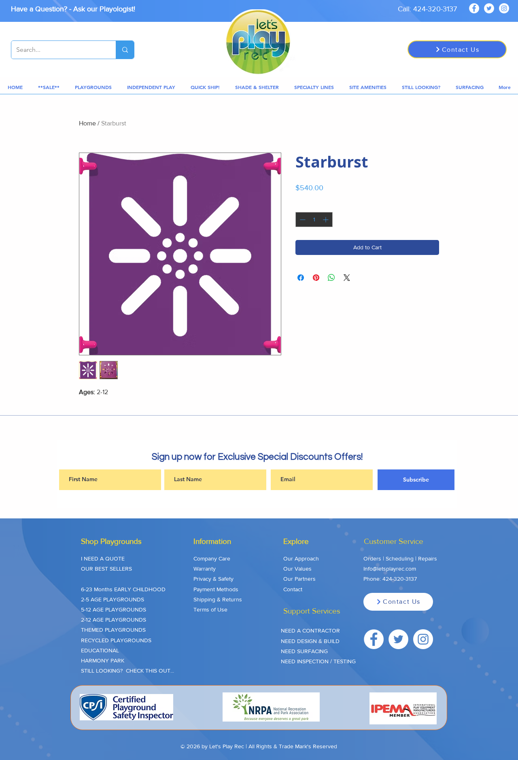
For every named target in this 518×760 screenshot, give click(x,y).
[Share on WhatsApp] (331, 277)
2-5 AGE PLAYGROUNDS (112, 599)
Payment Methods (215, 589)
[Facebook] (474, 8)
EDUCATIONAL (100, 650)
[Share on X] (347, 277)
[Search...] (125, 50)
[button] (48, 87)
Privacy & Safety (213, 578)
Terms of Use (210, 609)
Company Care (211, 558)
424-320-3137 (399, 578)
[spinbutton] (314, 219)
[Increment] (326, 219)
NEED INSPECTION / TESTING (318, 661)
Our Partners (299, 578)
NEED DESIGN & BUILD (310, 641)
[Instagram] (504, 8)
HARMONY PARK (102, 660)
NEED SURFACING (304, 651)
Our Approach (301, 558)
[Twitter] (489, 8)
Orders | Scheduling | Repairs (400, 558)
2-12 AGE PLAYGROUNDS (113, 619)
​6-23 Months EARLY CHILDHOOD (123, 589)
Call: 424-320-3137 (427, 9)
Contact (292, 589)
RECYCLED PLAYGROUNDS (116, 640)
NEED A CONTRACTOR (310, 630)
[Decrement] (302, 219)
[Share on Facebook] (301, 277)
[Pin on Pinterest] (316, 277)
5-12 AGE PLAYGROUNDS (113, 609)
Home (87, 123)
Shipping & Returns (217, 599)
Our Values (297, 568)
